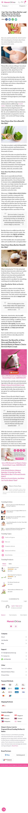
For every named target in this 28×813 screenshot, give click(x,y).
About (3, 637)
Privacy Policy (5, 675)
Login (25, 601)
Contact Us (6, 656)
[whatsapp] (12, 19)
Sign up (18, 606)
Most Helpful (23, 615)
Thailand (19, 718)
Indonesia (6, 715)
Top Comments (13, 615)
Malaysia (6, 718)
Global (19, 721)
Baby (10, 563)
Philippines (7, 721)
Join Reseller (4, 640)
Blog (2, 643)
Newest (3, 615)
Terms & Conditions (6, 668)
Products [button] (5, 6)
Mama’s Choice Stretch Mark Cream (12, 385)
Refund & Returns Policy (7, 671)
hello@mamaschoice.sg (9, 652)
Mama (4, 563)
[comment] (16, 19)
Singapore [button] (22, 6)
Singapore (20, 715)
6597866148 (7, 659)
